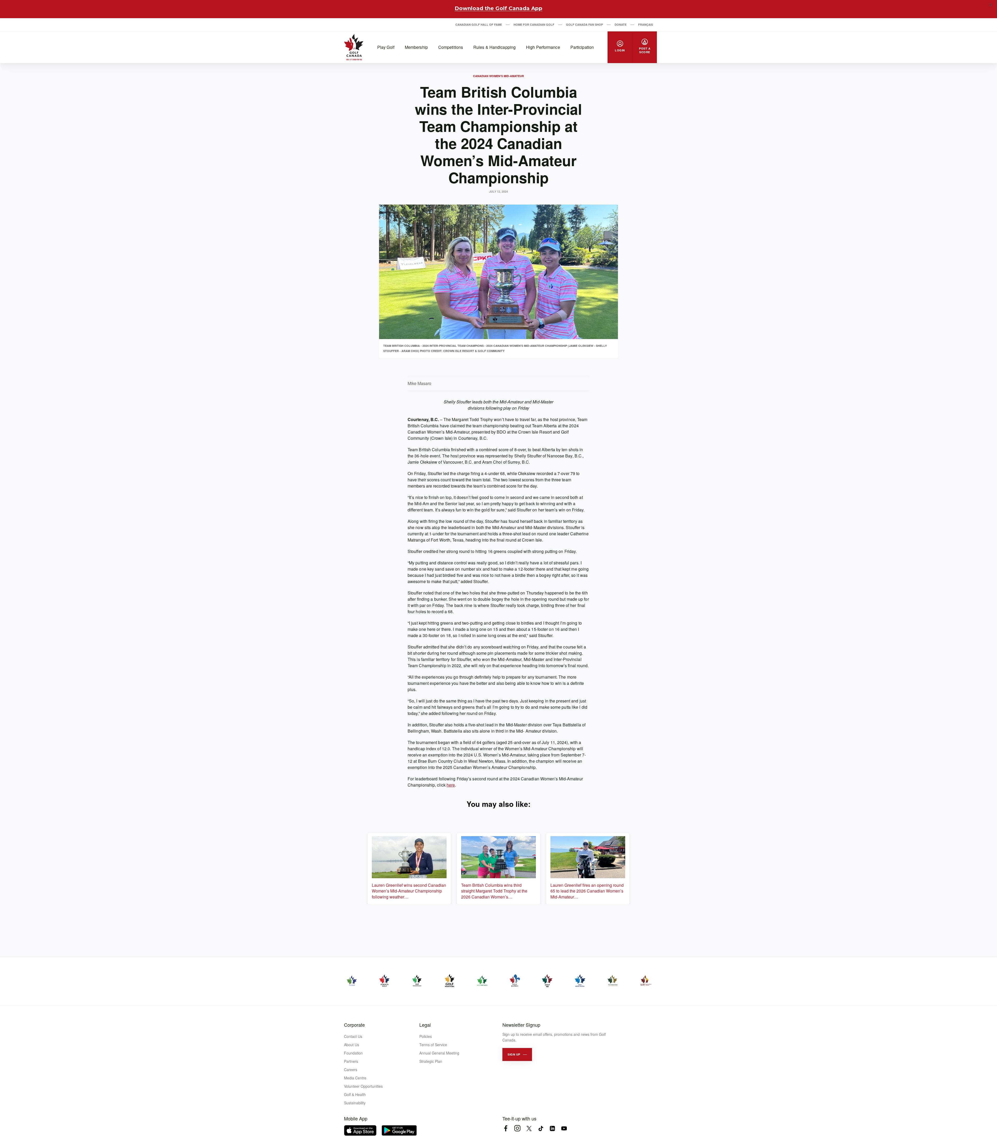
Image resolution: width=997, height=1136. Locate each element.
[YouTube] (564, 1128)
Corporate (354, 1024)
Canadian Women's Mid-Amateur (498, 76)
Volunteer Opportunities (363, 1086)
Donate (621, 24)
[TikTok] (540, 1128)
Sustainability (355, 1102)
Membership (416, 47)
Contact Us (353, 1036)
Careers (350, 1069)
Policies (425, 1036)
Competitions (450, 47)
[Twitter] (529, 1128)
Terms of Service (433, 1044)
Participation (582, 47)
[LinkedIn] (552, 1128)
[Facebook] (505, 1128)
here (451, 785)
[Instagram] (517, 1128)
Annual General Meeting (439, 1053)
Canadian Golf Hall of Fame (478, 24)
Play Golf (385, 47)
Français (645, 24)
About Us (351, 1044)
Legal (425, 1024)
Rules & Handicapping (494, 47)
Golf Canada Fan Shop (584, 24)
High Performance (543, 47)
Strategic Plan (430, 1061)
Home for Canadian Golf (534, 24)
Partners (351, 1061)
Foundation (353, 1053)
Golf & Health (355, 1094)
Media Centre (355, 1077)
